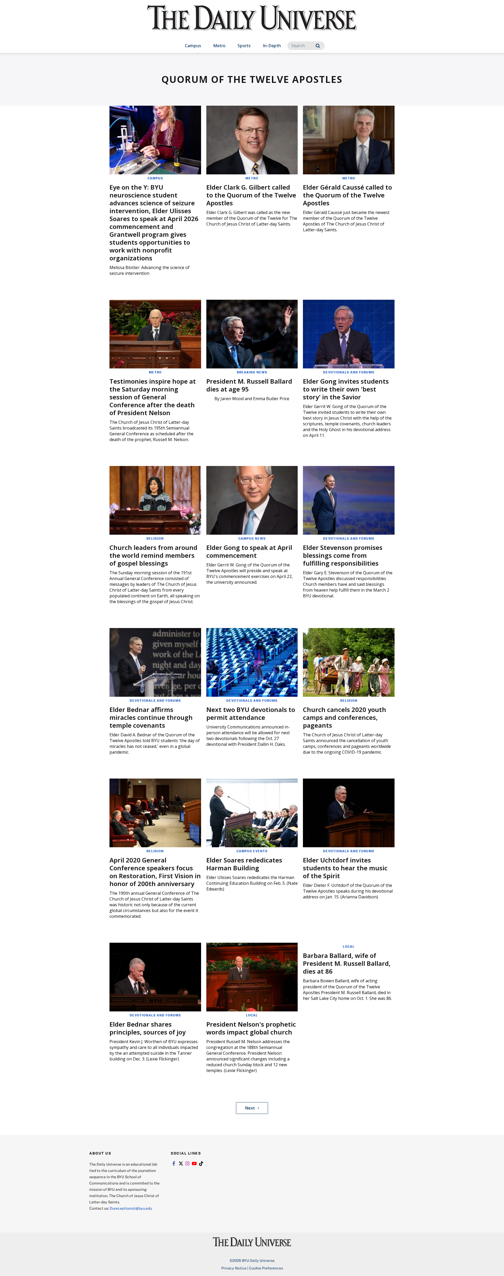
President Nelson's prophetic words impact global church (251, 1028)
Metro (219, 46)
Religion (155, 538)
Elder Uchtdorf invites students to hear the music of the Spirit (345, 868)
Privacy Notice (233, 1268)
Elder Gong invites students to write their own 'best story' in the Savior (346, 389)
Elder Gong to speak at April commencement (249, 551)
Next (250, 1108)
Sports (244, 46)
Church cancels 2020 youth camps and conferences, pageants (344, 717)
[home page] (252, 23)
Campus (193, 46)
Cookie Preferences (266, 1268)
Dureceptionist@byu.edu (131, 1208)
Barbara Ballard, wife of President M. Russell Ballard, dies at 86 (347, 963)
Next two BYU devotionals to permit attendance (250, 713)
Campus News (252, 538)
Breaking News (252, 372)
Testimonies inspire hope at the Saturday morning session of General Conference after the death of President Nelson (152, 397)
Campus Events (252, 851)
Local (252, 1015)
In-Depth (272, 46)
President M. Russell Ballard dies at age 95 (249, 385)
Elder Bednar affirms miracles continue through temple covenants (151, 717)
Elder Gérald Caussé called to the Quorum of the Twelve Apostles (347, 195)
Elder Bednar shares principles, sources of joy (147, 1028)
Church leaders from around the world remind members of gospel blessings (153, 555)
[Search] (317, 45)
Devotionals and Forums (348, 372)
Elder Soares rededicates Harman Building (244, 864)
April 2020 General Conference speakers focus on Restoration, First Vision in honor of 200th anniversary (155, 872)
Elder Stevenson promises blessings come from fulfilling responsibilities (342, 555)
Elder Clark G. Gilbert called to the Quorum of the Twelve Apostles (251, 195)
